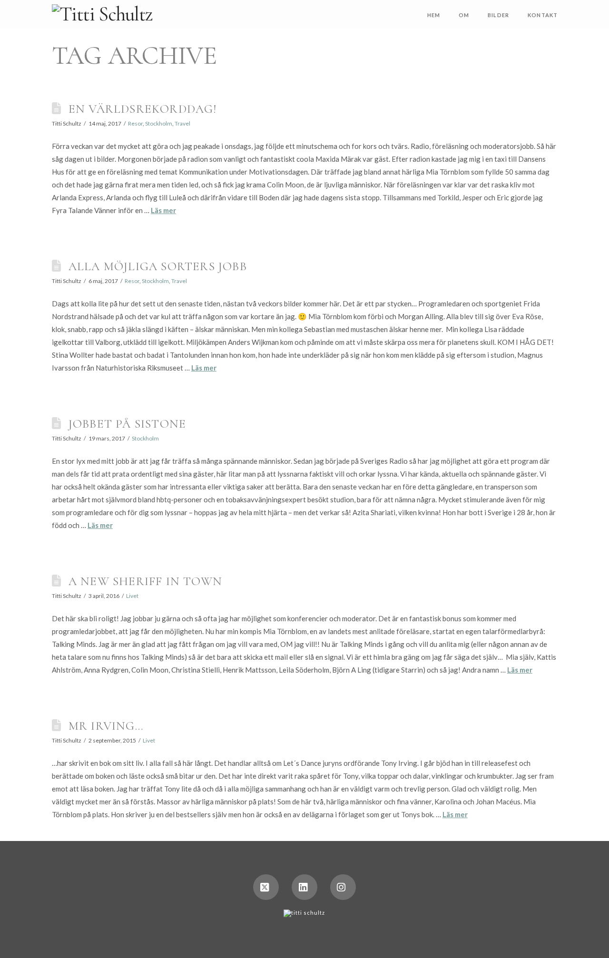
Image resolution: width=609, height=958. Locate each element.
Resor (135, 123)
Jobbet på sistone (127, 423)
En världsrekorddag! (143, 108)
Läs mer (163, 210)
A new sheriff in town (145, 581)
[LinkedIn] (304, 887)
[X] (266, 887)
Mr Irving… (106, 725)
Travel (182, 123)
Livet (132, 595)
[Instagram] (343, 887)
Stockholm (158, 123)
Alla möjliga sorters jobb (158, 266)
